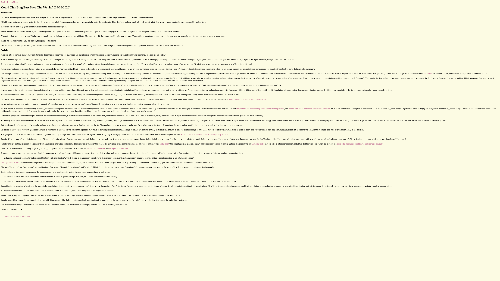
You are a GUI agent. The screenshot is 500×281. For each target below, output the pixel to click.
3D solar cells (258, 144)
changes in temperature (118, 148)
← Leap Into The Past (10, 216)
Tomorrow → (26, 216)
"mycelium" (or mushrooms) (248, 109)
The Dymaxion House (10, 162)
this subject (428, 73)
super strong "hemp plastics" (272, 109)
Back (3, 2)
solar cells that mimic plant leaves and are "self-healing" (360, 144)
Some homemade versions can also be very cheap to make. (205, 134)
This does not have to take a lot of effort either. (248, 99)
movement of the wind (96, 148)
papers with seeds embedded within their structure (309, 109)
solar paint (164, 144)
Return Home (12, 2)
